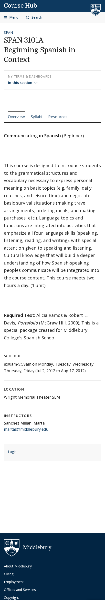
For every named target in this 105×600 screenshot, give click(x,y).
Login (12, 451)
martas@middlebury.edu (26, 429)
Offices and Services (20, 589)
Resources (57, 116)
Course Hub (20, 5)
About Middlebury (18, 566)
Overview (16, 116)
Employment (14, 581)
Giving (8, 574)
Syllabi (36, 116)
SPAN (8, 32)
